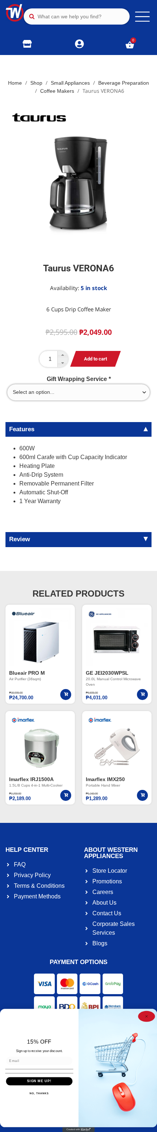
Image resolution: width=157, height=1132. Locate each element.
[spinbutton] (53, 359)
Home (15, 83)
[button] (62, 355)
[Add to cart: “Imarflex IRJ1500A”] (65, 795)
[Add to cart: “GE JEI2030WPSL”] (142, 694)
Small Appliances (70, 83)
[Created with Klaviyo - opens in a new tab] (78, 1129)
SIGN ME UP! (39, 1081)
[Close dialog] (146, 1016)
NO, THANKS (39, 1093)
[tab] (78, 429)
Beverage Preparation (123, 83)
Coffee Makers (57, 91)
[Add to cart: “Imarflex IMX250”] (142, 795)
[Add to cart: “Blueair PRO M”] (65, 694)
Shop (36, 83)
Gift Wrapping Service (79, 379)
